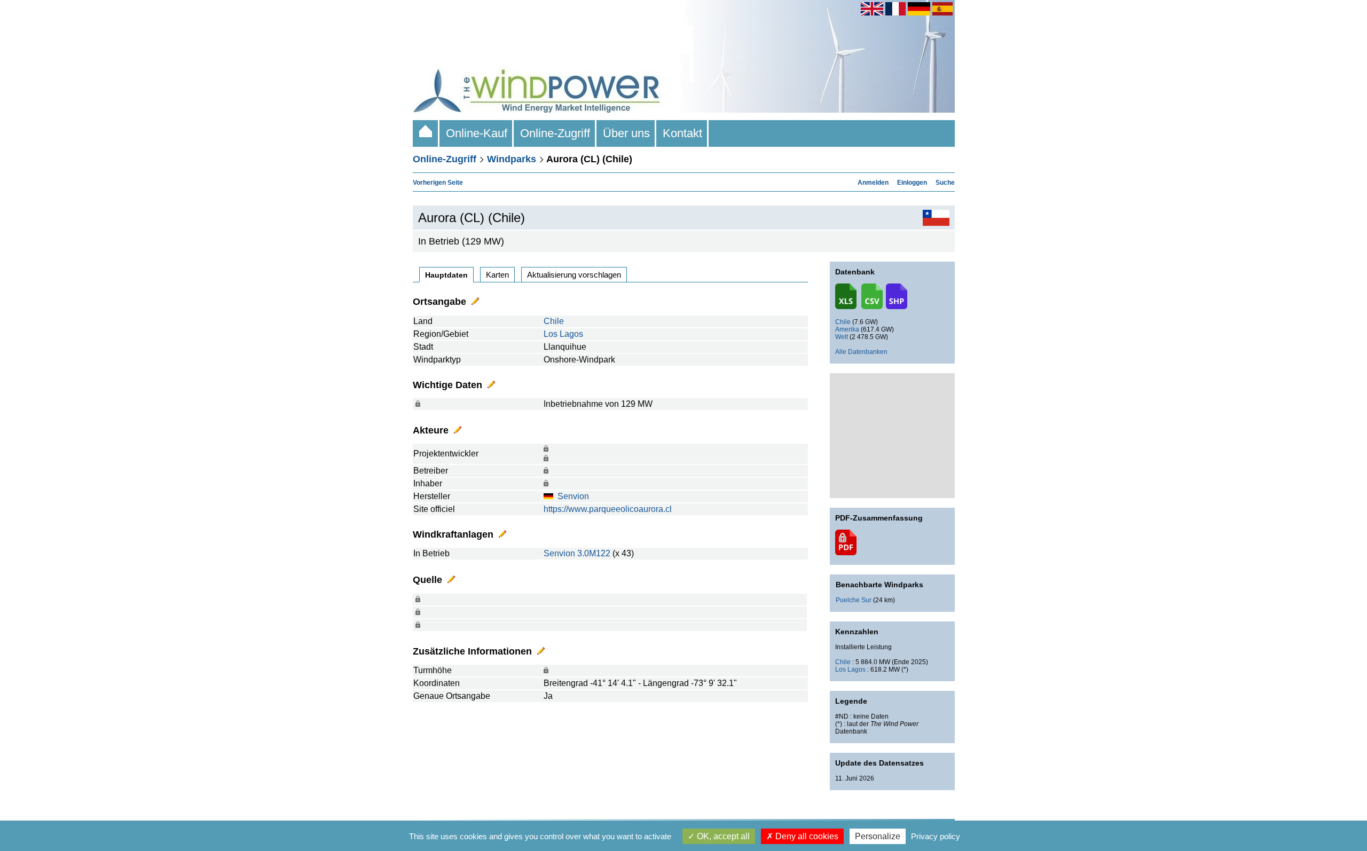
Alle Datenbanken (861, 352)
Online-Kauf (476, 133)
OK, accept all (722, 836)
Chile (554, 321)
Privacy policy (935, 836)
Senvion (573, 496)
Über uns (626, 133)
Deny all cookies (805, 836)
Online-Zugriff (555, 133)
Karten (497, 274)
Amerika (847, 329)
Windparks (511, 159)
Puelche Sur (853, 600)
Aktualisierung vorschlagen (574, 274)
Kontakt (682, 133)
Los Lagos (563, 333)
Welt (841, 337)
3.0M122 (593, 553)
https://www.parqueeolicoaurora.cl (608, 509)
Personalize (877, 836)
